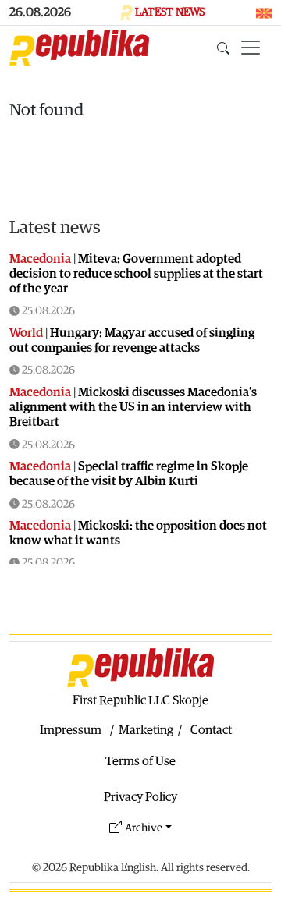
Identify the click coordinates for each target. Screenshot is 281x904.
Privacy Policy (140, 797)
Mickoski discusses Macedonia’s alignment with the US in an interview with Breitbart (133, 407)
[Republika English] (79, 47)
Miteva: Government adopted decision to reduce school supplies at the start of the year (136, 274)
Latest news (55, 227)
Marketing (146, 730)
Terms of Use (140, 761)
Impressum (70, 730)
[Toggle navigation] (250, 47)
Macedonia (40, 259)
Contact (211, 730)
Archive (143, 828)
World (26, 333)
